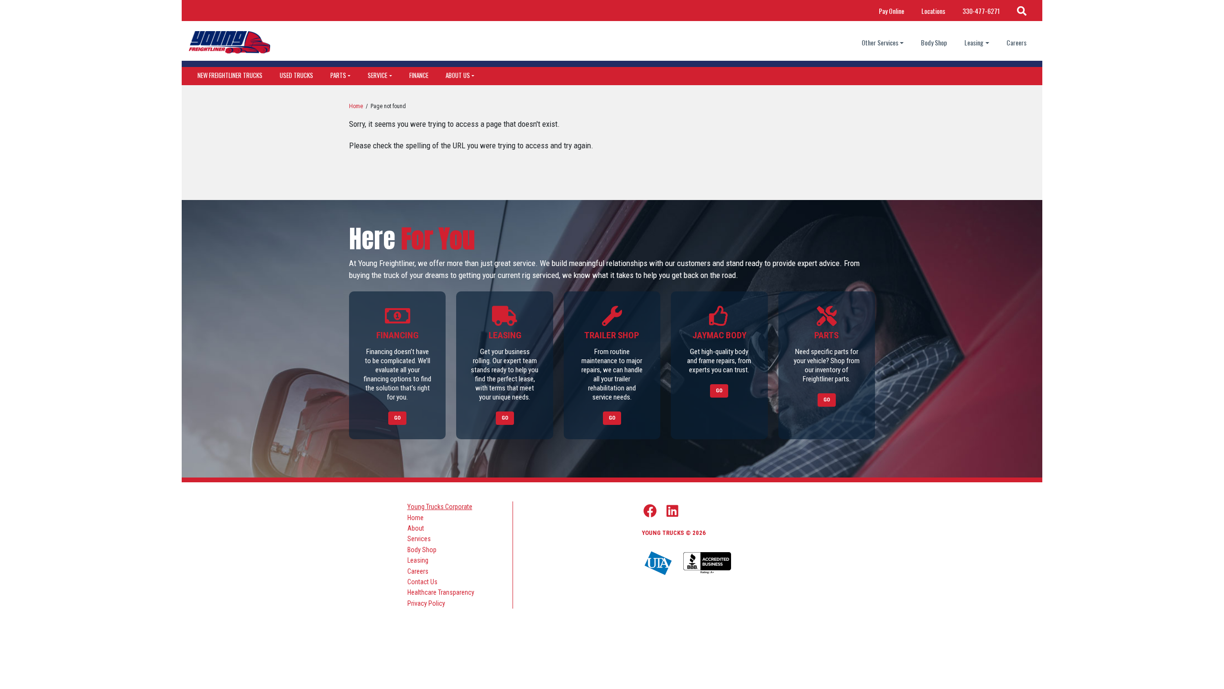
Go (397, 418)
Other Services (880, 42)
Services (419, 539)
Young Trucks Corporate (439, 507)
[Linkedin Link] (672, 511)
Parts (338, 75)
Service (377, 75)
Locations (933, 11)
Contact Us (422, 582)
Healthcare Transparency (440, 592)
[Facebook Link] (650, 511)
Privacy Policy (426, 603)
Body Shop (934, 42)
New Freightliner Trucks (229, 75)
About (415, 528)
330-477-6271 (981, 11)
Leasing (974, 42)
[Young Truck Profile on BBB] (707, 563)
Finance (418, 75)
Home (356, 106)
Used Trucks (296, 75)
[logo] (229, 42)
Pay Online (891, 11)
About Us (458, 75)
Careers (1016, 42)
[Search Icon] (1021, 10)
